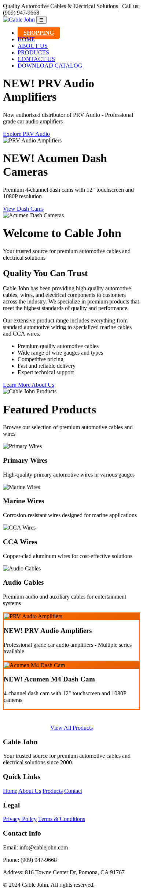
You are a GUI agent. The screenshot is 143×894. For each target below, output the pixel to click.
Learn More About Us (28, 385)
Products (53, 791)
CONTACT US (36, 59)
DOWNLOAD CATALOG (50, 65)
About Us (29, 791)
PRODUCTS (33, 52)
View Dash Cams (23, 209)
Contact (73, 791)
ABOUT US (33, 46)
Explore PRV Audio (26, 134)
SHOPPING (38, 33)
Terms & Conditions (61, 819)
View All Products (71, 728)
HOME (26, 39)
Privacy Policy (20, 819)
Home (10, 791)
